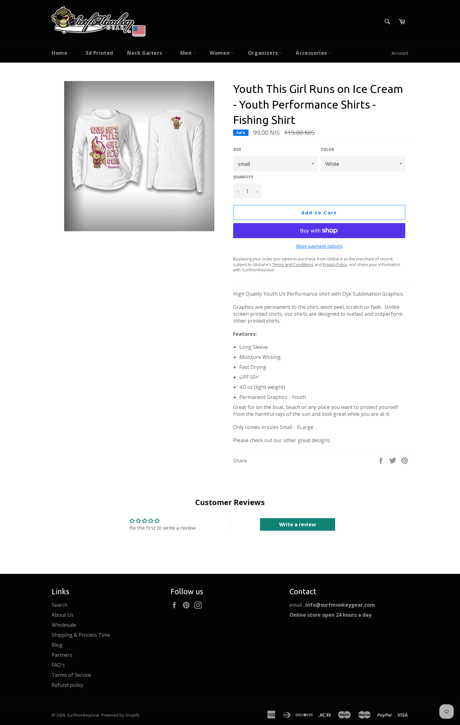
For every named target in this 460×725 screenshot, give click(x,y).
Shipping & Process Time (81, 634)
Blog (57, 644)
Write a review (297, 524)
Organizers (263, 52)
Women (220, 52)
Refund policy (67, 685)
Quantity (243, 177)
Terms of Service (71, 674)
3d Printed (99, 52)
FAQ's (58, 664)
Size (237, 149)
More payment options (319, 246)
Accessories (312, 52)
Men (186, 52)
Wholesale (64, 624)
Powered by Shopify (120, 715)
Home (60, 52)
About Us (63, 614)
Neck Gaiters (145, 52)
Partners (62, 654)
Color (327, 149)
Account (399, 53)
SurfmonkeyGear (83, 715)
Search (60, 604)
